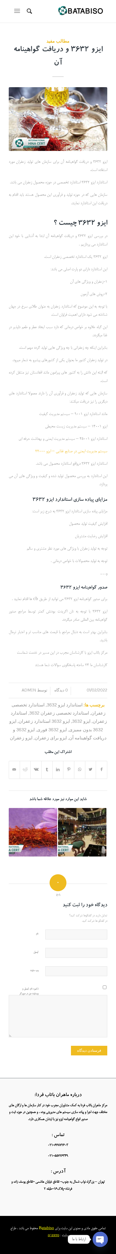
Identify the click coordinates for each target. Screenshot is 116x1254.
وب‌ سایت (34, 970)
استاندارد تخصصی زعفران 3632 (59, 712)
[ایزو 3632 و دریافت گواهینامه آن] (58, 119)
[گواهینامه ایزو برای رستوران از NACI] (82, 832)
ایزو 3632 (81, 721)
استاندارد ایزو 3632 (64, 704)
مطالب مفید (58, 40)
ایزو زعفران (21, 737)
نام (37, 933)
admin (29, 690)
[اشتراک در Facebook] (101, 770)
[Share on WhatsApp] (79, 770)
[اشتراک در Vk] (36, 770)
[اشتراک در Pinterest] (68, 770)
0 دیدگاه (60, 690)
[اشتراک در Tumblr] (47, 770)
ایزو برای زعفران (51, 737)
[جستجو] (28, 11)
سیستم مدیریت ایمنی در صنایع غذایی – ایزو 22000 (71, 451)
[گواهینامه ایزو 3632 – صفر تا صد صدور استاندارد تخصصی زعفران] (33, 832)
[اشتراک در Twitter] (90, 770)
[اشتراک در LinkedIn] (58, 770)
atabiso (48, 1228)
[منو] (18, 11)
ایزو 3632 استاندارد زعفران (44, 721)
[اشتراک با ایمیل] (14, 770)
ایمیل (36, 952)
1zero (54, 1235)
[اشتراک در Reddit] (25, 770)
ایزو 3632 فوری (52, 729)
